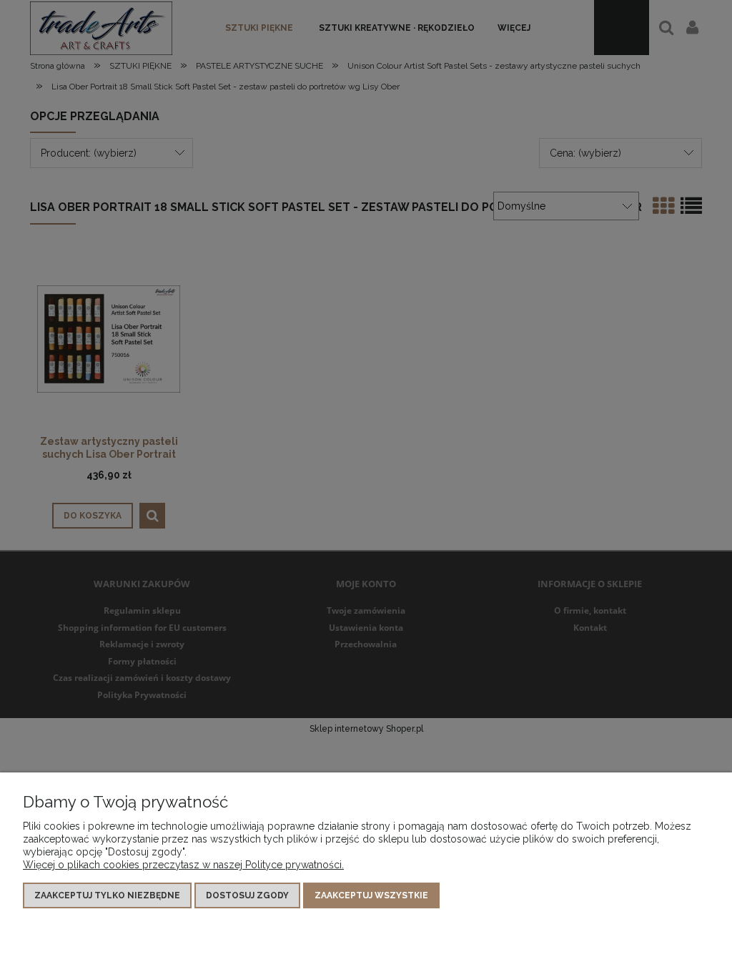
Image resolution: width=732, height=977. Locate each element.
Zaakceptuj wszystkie (371, 895)
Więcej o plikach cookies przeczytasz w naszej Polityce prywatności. (183, 864)
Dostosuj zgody (247, 895)
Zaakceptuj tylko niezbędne (107, 895)
